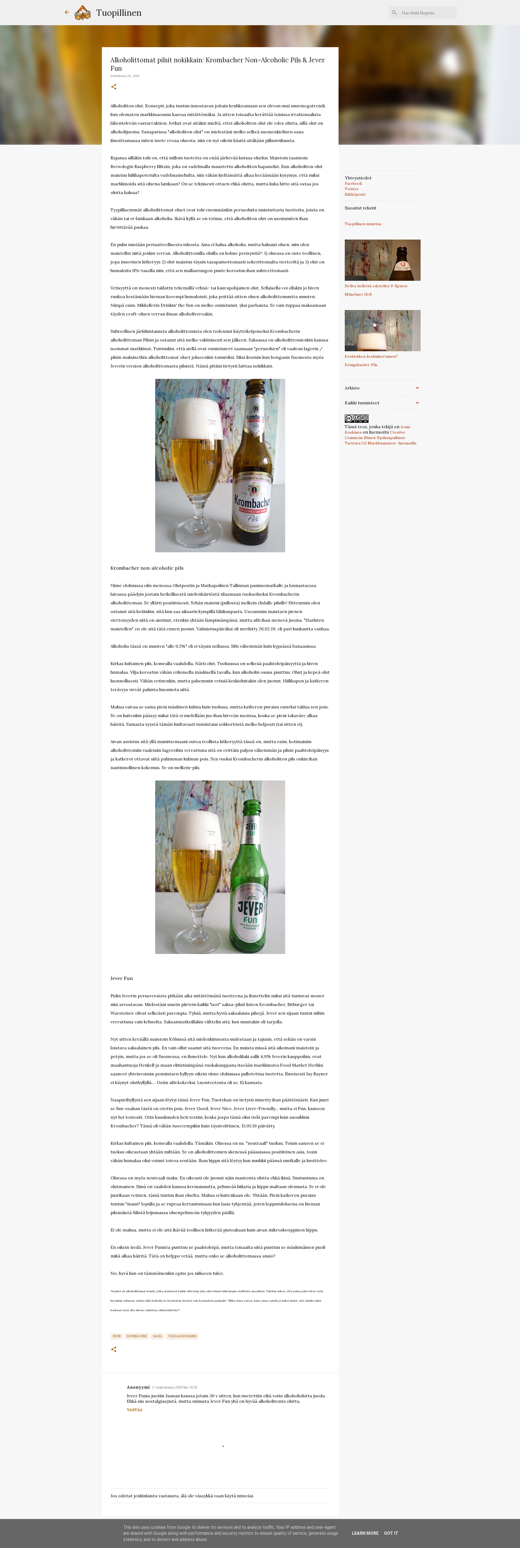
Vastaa (134, 1409)
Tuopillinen (119, 12)
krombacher (137, 1336)
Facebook (353, 183)
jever (117, 1336)
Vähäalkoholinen (182, 1336)
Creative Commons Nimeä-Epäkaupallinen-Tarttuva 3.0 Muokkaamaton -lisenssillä (380, 438)
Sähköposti (355, 194)
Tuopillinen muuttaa (363, 223)
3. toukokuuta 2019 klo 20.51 (174, 1387)
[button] (113, 87)
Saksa (157, 1336)
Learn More (365, 1533)
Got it (391, 1533)
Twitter (352, 188)
